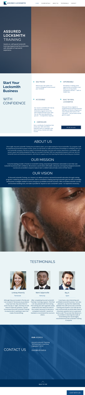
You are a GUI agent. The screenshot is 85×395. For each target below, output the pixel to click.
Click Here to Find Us (39, 350)
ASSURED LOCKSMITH (16, 3)
